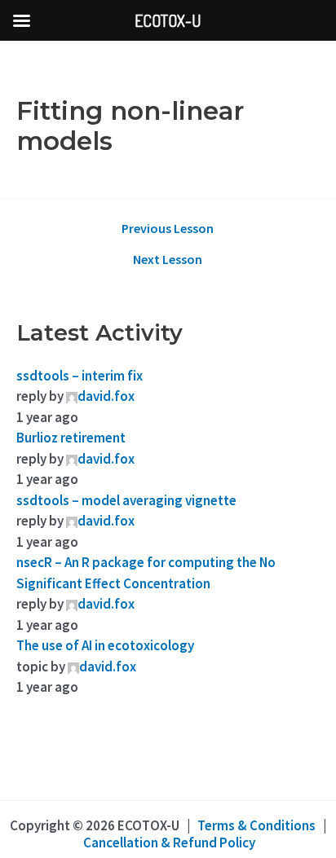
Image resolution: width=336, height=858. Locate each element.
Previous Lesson (168, 228)
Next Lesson (167, 259)
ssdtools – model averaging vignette (126, 500)
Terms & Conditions (256, 825)
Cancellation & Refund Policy (169, 842)
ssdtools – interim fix (79, 376)
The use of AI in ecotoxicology (105, 645)
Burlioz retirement (71, 438)
